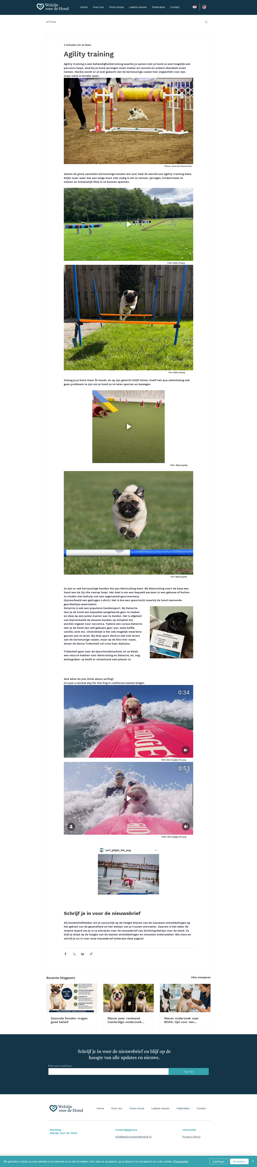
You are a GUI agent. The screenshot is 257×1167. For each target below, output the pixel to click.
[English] (204, 7)
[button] (206, 21)
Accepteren (239, 1161)
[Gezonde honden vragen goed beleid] (72, 998)
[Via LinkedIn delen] (82, 954)
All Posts (51, 21)
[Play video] (128, 224)
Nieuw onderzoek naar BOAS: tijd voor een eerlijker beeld (181, 1020)
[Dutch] (195, 7)
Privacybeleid (180, 1161)
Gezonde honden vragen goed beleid (69, 1020)
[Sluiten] (253, 1161)
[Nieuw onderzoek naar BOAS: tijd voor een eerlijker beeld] (185, 998)
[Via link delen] (91, 954)
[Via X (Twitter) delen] (74, 954)
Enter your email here (60, 1066)
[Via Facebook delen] (65, 954)
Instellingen (218, 1161)
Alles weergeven (201, 977)
